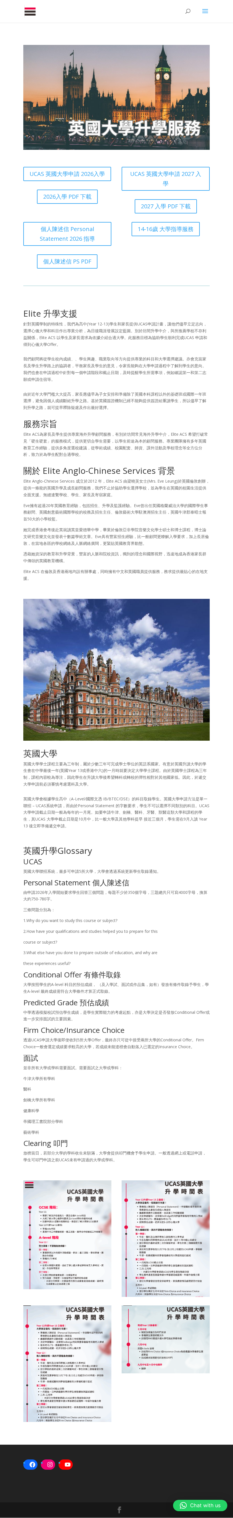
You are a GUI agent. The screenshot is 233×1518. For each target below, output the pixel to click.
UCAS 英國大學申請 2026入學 (67, 174)
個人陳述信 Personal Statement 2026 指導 (67, 233)
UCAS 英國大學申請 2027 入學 (165, 178)
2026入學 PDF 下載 (67, 196)
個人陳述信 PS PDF (67, 261)
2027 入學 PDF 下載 (166, 206)
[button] (200, 1505)
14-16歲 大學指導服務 (166, 229)
